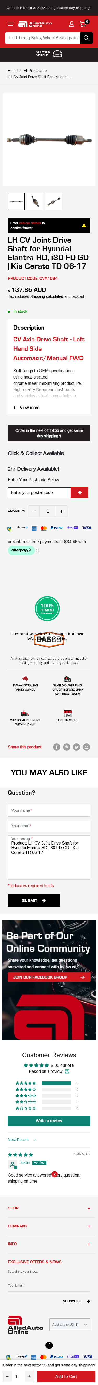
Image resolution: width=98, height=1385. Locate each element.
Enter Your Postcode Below (33, 480)
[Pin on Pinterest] (66, 747)
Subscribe (72, 1301)
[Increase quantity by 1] (61, 511)
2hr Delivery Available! (33, 469)
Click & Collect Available (36, 453)
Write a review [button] (49, 1121)
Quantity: (16, 511)
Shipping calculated (46, 296)
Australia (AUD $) (65, 1324)
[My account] (71, 24)
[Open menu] (10, 24)
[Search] (86, 38)
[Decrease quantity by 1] (33, 511)
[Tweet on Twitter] (76, 747)
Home (13, 70)
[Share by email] (86, 747)
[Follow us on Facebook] (49, 1345)
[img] (20, 1155)
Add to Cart (66, 1376)
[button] (26, 1083)
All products (34, 70)
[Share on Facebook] (56, 747)
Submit (29, 901)
